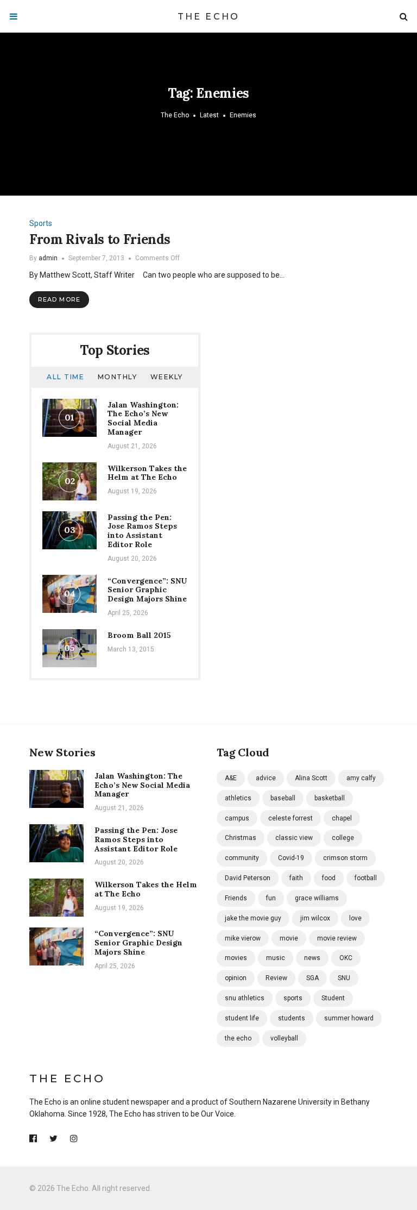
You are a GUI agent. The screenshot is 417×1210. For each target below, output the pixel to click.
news (312, 958)
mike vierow (243, 938)
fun (271, 898)
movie (289, 938)
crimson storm (345, 858)
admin (48, 258)
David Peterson (247, 878)
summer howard (349, 1018)
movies (236, 958)
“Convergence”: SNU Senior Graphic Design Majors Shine (147, 590)
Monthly (117, 377)
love (355, 918)
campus (237, 818)
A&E (231, 778)
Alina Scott (311, 778)
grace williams (317, 898)
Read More (59, 299)
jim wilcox (315, 918)
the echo (238, 1038)
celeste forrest (290, 818)
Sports (40, 223)
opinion (236, 978)
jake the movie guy (253, 918)
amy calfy (361, 778)
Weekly (166, 377)
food (329, 878)
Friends (236, 898)
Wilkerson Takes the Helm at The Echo (147, 472)
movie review (337, 938)
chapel (342, 818)
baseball (282, 798)
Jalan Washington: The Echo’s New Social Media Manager (143, 418)
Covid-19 (291, 858)
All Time (65, 377)
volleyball (284, 1038)
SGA (312, 978)
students (291, 1018)
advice (266, 778)
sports (292, 998)
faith (296, 878)
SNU (344, 978)
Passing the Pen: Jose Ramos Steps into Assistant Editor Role (142, 530)
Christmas (240, 838)
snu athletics (244, 998)
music (275, 958)
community (242, 858)
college (343, 838)
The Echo (209, 16)
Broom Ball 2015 (139, 635)
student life (242, 1018)
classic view (294, 838)
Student (333, 998)
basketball (329, 798)
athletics (238, 798)
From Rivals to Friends (99, 239)
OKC (345, 958)
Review (276, 978)
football (366, 878)
